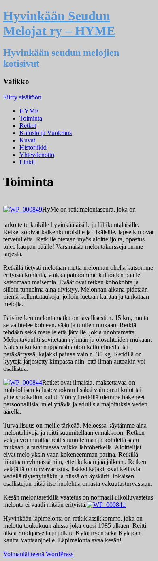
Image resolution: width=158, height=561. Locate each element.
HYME (29, 111)
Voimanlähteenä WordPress (38, 553)
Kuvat (27, 140)
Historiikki (33, 147)
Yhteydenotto (36, 154)
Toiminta (30, 118)
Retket (27, 125)
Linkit (27, 162)
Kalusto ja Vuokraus (45, 132)
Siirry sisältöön (22, 97)
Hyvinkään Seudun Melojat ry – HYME (59, 23)
